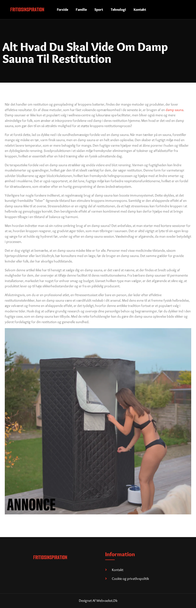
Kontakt (140, 9)
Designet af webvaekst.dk (98, 600)
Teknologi (118, 9)
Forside (62, 9)
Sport (98, 9)
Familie (81, 9)
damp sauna (174, 110)
